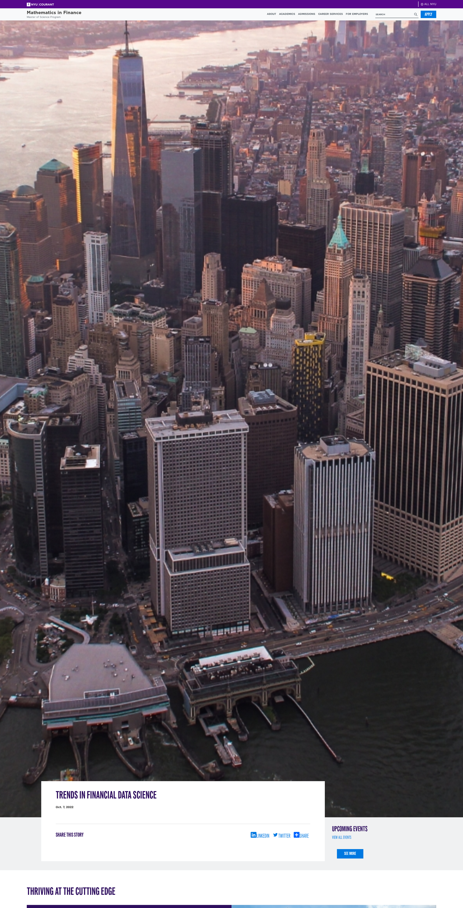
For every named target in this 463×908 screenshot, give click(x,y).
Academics (287, 14)
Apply (428, 14)
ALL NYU (429, 4)
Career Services (330, 14)
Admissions (306, 14)
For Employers (357, 14)
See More (350, 853)
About (271, 14)
